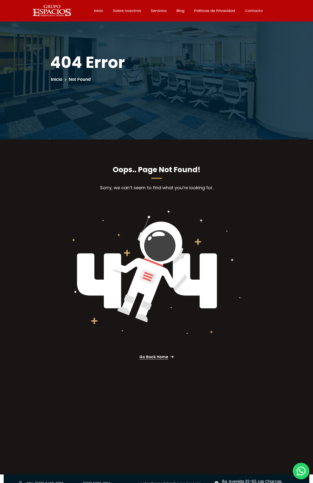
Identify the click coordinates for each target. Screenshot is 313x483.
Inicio (98, 10)
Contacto (254, 10)
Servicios (159, 10)
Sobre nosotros (127, 10)
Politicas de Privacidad (214, 10)
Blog (180, 10)
